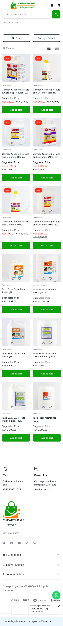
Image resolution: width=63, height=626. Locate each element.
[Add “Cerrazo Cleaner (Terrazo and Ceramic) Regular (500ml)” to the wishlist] (50, 79)
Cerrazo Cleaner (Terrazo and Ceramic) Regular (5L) (15, 157)
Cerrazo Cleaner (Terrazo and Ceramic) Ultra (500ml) (15, 224)
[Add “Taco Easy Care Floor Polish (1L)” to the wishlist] (19, 278)
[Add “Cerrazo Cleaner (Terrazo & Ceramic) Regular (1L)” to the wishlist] (19, 79)
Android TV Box (39, 285)
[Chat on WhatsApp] (56, 595)
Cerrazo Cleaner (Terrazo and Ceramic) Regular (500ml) (46, 92)
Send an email (47, 479)
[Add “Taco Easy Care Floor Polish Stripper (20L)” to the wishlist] (50, 343)
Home (5, 23)
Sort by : (46, 38)
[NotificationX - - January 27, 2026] (37, 606)
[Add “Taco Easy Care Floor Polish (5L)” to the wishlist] (19, 343)
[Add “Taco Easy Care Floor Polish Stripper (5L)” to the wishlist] (19, 407)
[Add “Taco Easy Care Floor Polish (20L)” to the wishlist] (50, 278)
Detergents (6, 85)
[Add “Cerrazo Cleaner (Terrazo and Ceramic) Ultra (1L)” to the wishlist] (50, 143)
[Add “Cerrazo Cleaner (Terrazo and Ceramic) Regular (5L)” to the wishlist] (19, 143)
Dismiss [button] (46, 621)
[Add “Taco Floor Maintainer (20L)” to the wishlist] (50, 407)
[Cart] (58, 5)
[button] (16, 109)
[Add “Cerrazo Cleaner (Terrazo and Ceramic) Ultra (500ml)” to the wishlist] (19, 211)
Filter (18, 38)
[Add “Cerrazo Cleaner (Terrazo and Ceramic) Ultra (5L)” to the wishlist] (50, 211)
